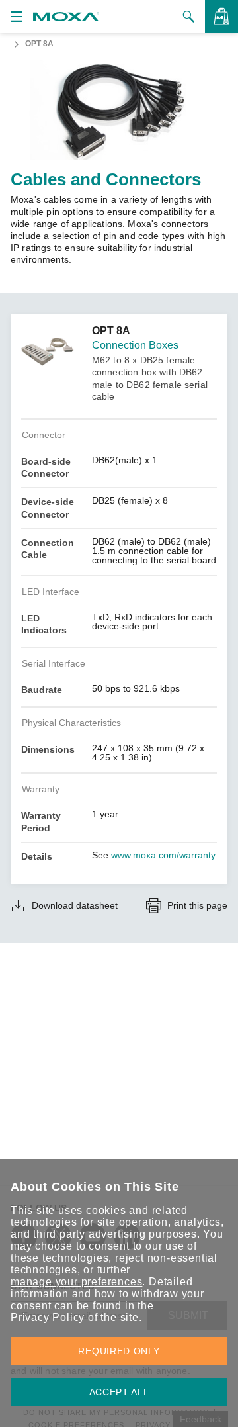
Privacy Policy (48, 1317)
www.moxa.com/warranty (163, 855)
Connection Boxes (135, 345)
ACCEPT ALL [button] (119, 1392)
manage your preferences (76, 1281)
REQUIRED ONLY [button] (118, 1351)
